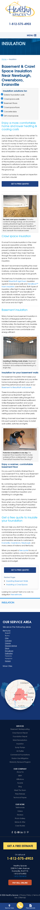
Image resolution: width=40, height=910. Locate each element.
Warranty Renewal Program (20, 762)
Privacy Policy (25, 895)
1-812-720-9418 (20, 876)
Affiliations (20, 779)
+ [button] (32, 699)
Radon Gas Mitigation (20, 758)
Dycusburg (9, 651)
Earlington (9, 653)
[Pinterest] (27, 832)
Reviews (20, 815)
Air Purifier (20, 751)
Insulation (8, 602)
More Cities (7, 666)
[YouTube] (18, 832)
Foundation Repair (20, 736)
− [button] (32, 703)
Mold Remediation (20, 740)
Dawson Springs (11, 646)
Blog (20, 786)
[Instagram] (24, 832)
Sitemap (22, 897)
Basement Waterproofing (20, 729)
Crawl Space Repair (20, 733)
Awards (20, 783)
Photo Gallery (20, 818)
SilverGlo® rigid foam (17, 281)
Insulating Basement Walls (17, 581)
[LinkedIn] (21, 832)
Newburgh (26, 542)
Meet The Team (20, 790)
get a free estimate (20, 846)
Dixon (7, 648)
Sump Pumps (20, 747)
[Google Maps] (15, 832)
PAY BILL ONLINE (20, 882)
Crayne (8, 643)
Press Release (20, 794)
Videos (20, 811)
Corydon (8, 641)
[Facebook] (12, 832)
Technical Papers (20, 797)
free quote (23, 550)
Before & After (20, 822)
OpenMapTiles (15, 707)
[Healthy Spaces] (20, 905)
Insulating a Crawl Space (16, 584)
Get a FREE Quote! (20, 184)
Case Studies (20, 826)
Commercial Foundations (20, 755)
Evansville (6, 542)
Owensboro (16, 542)
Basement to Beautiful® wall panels (16, 387)
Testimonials (20, 807)
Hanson (8, 661)
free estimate (16, 594)
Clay (7, 638)
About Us (20, 772)
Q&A (20, 775)
